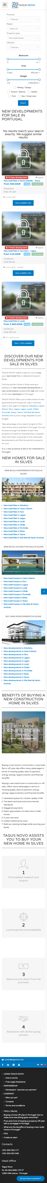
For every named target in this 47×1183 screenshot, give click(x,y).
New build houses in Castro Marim (19, 578)
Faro (11, 409)
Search (23, 103)
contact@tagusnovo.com (14, 1060)
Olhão (35, 409)
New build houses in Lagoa (16, 585)
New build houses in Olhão (16, 591)
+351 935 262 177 (10, 1150)
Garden (34, 92)
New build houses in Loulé (15, 588)
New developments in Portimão (18, 670)
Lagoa (17, 409)
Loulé (29, 409)
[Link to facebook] (2, 1065)
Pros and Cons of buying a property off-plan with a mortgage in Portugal (24, 1122)
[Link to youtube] (19, 1065)
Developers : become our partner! (21, 1090)
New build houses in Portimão (17, 594)
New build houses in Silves (15, 597)
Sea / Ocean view (28, 96)
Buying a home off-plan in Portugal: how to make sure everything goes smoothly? (23, 1116)
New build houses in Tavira (16, 601)
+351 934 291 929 (10, 1153)
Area (23, 66)
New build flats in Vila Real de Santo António (24, 537)
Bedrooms (23, 55)
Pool (14, 96)
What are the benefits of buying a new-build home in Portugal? (24, 1128)
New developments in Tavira (16, 677)
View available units (23, 203)
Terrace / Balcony (18, 92)
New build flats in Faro (14, 512)
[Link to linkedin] (8, 1065)
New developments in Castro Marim (20, 651)
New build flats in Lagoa (14, 515)
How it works (12, 1078)
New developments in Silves (16, 674)
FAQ (6, 1133)
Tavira (20, 412)
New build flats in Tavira (14, 534)
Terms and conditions (15, 1105)
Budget (23, 76)
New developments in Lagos (16, 661)
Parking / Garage (24, 87)
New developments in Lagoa (17, 658)
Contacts (10, 1101)
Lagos (23, 409)
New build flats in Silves (14, 531)
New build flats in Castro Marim (18, 508)
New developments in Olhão (16, 667)
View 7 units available (23, 343)
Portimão (6, 412)
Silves (13, 412)
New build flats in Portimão (16, 528)
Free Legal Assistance (15, 1082)
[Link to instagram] (13, 1065)
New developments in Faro (16, 654)
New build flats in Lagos (14, 518)
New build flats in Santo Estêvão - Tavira (22, 181)
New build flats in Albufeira (16, 505)
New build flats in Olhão (14, 525)
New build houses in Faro (15, 581)
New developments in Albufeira (18, 648)
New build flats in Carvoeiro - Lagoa (20, 251)
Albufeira (33, 406)
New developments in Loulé (16, 664)
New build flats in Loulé (14, 321)
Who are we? (11, 1097)
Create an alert (10, 1137)
